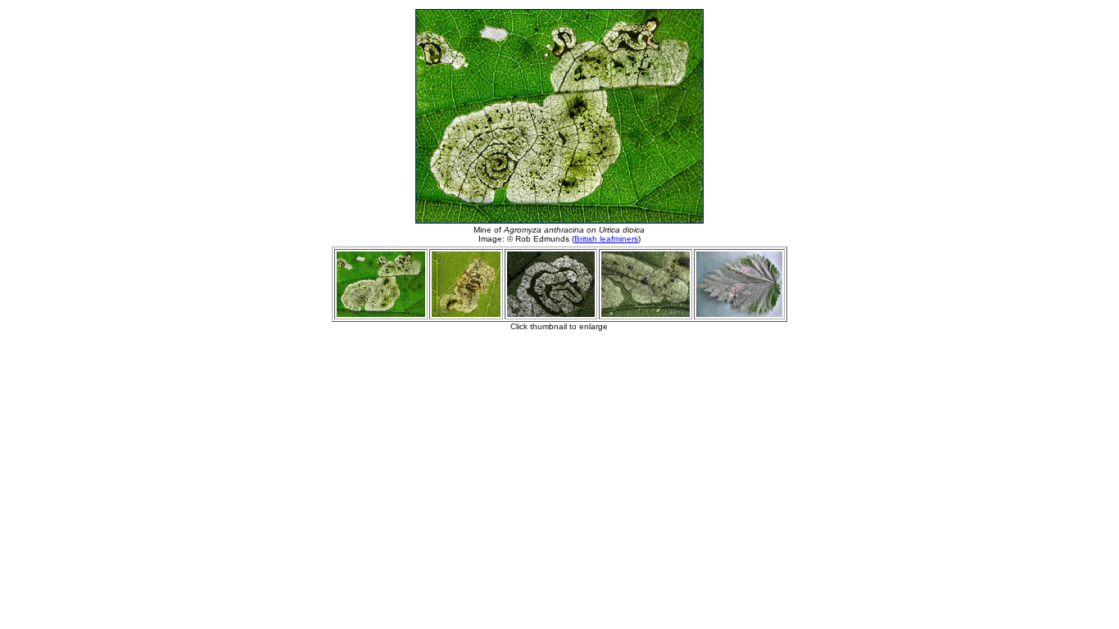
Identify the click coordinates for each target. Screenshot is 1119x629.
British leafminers (606, 238)
